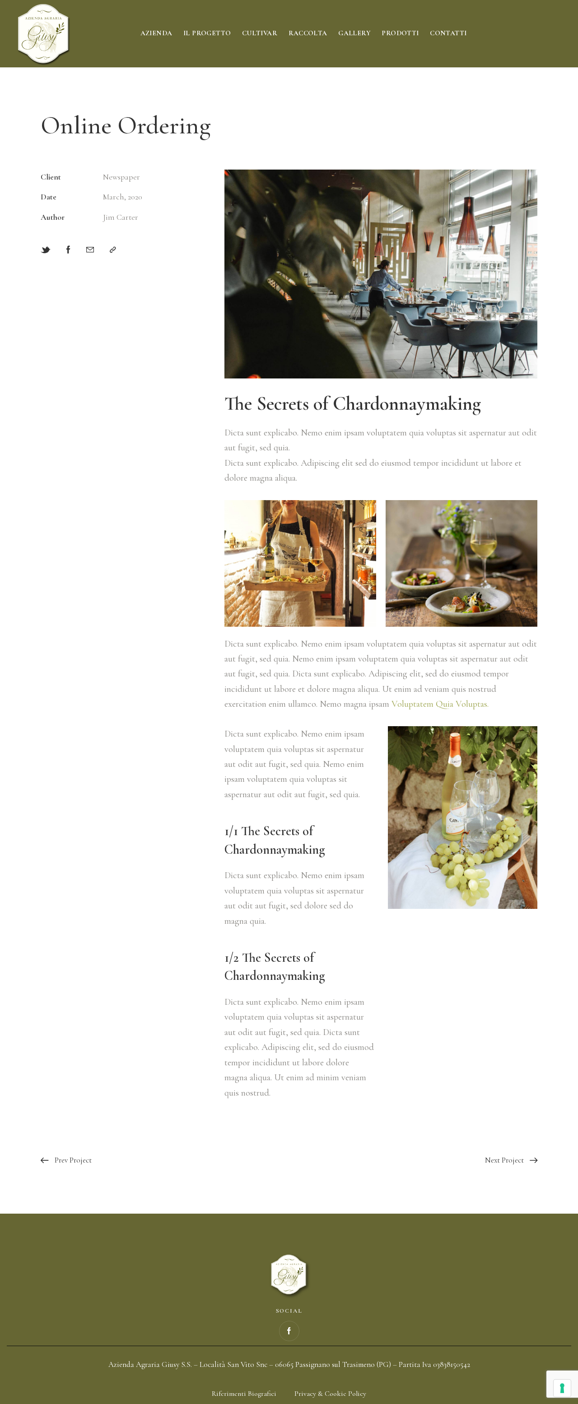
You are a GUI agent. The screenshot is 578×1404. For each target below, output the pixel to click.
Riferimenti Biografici (244, 1393)
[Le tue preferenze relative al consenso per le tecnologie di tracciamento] (562, 1388)
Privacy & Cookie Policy (330, 1393)
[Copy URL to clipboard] (113, 249)
